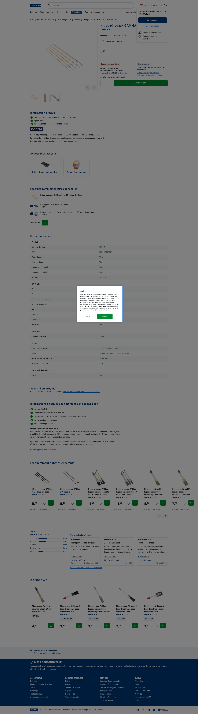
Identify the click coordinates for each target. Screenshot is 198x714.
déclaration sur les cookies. (99, 310)
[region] (100, 304)
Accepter (105, 316)
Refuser (88, 316)
